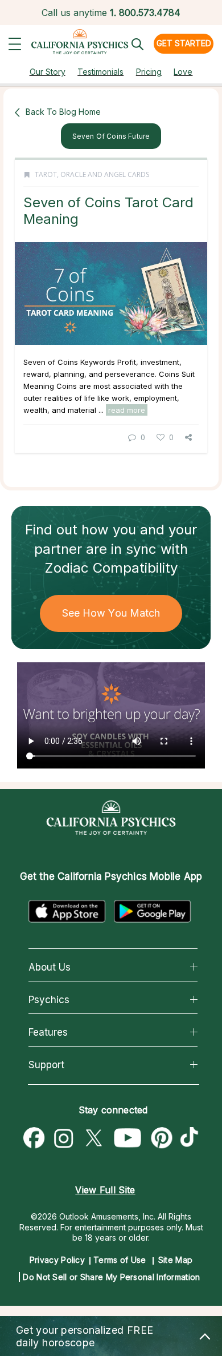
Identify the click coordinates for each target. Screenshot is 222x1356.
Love (183, 72)
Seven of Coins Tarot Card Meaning (108, 210)
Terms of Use (119, 1260)
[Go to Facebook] (34, 1138)
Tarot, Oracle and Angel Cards (92, 174)
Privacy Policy (57, 1260)
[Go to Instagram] (63, 1138)
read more (126, 410)
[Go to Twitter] (93, 1138)
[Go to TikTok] (191, 1138)
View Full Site (105, 1189)
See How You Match (111, 613)
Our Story (47, 72)
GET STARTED (184, 43)
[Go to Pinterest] (162, 1138)
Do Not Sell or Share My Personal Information (111, 1277)
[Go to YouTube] (128, 1138)
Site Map (175, 1260)
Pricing (149, 72)
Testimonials (100, 72)
